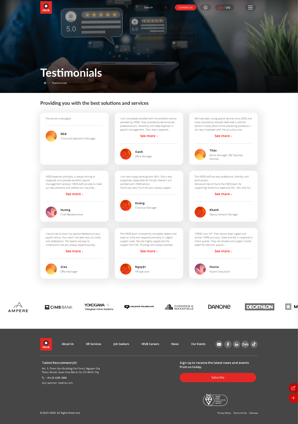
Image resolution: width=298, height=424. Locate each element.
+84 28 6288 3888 (56, 377)
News (175, 344)
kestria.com (65, 383)
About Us (68, 344)
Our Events (198, 344)
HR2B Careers (150, 344)
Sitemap (253, 412)
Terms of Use (240, 412)
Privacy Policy (224, 412)
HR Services (93, 344)
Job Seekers (121, 344)
